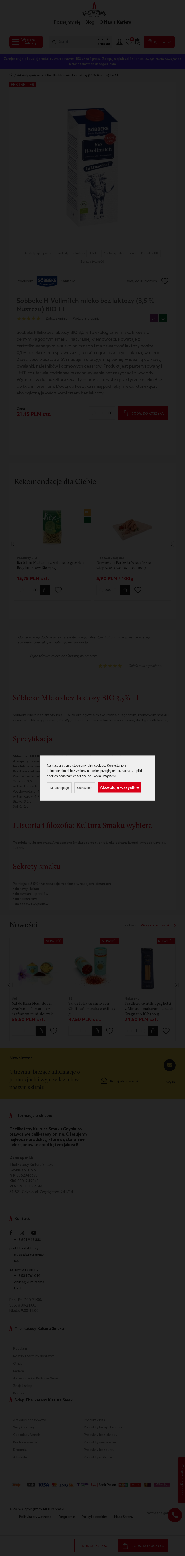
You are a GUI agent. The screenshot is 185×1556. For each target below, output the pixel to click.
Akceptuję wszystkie (119, 787)
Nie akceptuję (59, 787)
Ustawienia (84, 787)
